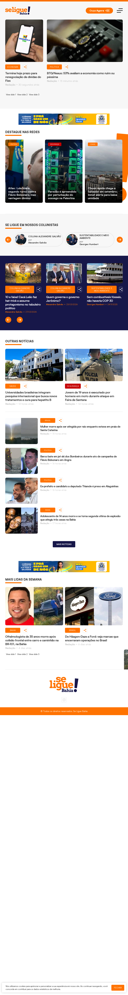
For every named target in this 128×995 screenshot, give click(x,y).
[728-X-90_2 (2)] (64, 119)
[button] (8, 240)
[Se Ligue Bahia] (17, 10)
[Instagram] (64, 699)
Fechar (118, 987)
